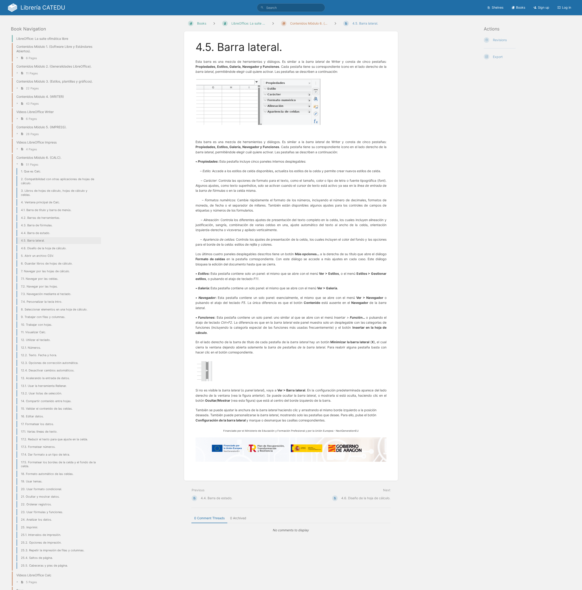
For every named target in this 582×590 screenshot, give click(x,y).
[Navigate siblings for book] (214, 23)
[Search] (262, 8)
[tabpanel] (291, 530)
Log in (566, 7)
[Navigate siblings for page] (335, 23)
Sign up (543, 7)
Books (520, 7)
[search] (291, 7)
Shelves (497, 7)
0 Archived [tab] (238, 518)
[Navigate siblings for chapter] (273, 23)
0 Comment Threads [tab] (209, 518)
